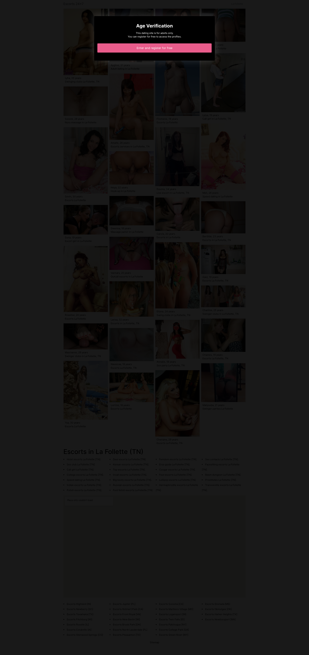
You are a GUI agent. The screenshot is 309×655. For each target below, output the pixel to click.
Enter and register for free (154, 48)
